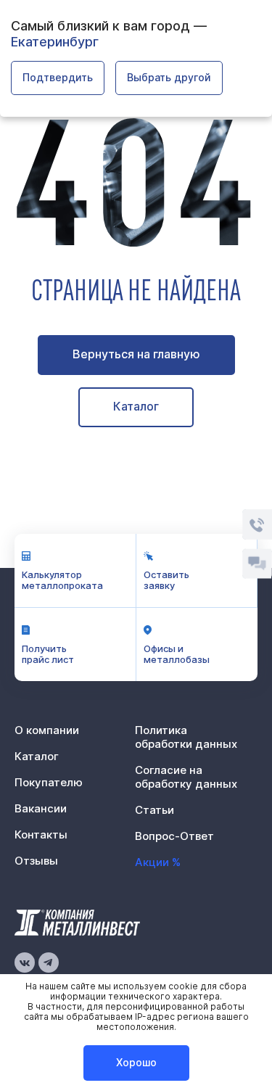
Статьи (154, 810)
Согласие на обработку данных (186, 777)
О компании (47, 730)
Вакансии (41, 808)
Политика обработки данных (186, 737)
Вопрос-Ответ (174, 836)
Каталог (136, 406)
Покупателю (49, 782)
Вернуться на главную (136, 354)
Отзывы (36, 860)
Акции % (158, 862)
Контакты (41, 834)
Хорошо (136, 1062)
